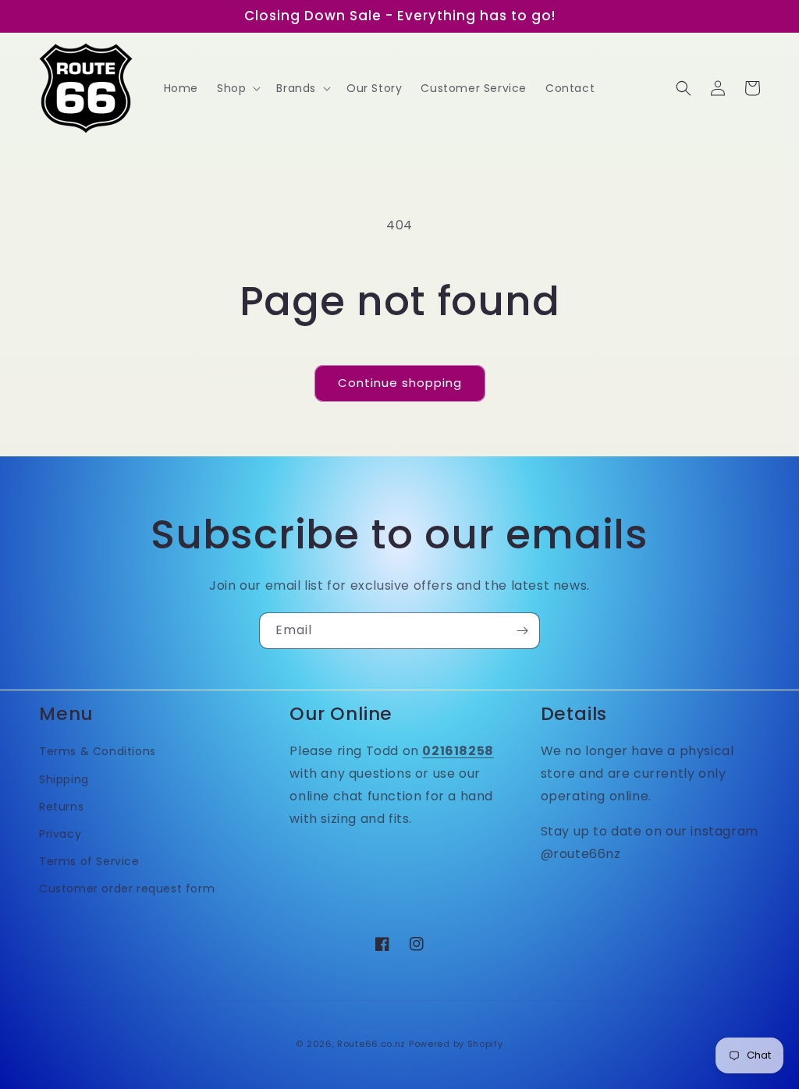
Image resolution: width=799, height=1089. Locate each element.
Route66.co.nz (371, 1044)
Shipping (64, 779)
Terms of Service (89, 861)
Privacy (60, 834)
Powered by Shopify (456, 1044)
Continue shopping (400, 382)
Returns (61, 806)
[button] (237, 88)
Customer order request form (127, 888)
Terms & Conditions (97, 751)
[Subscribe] (522, 630)
